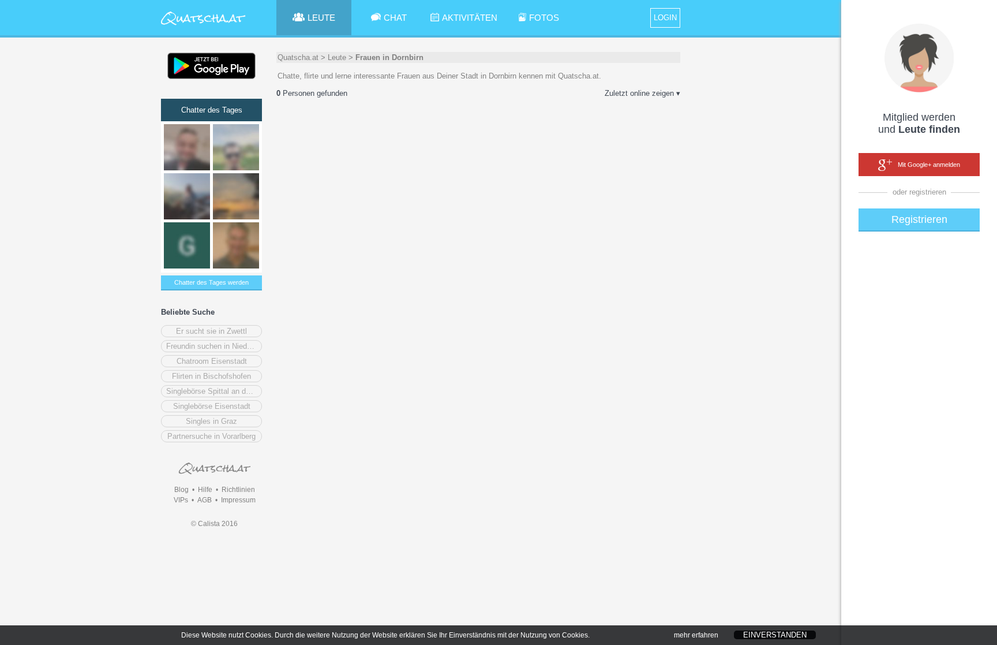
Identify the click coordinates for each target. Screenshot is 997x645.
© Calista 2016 (214, 524)
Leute (337, 57)
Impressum (238, 500)
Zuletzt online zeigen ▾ (642, 93)
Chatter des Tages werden (211, 282)
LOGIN (665, 17)
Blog (181, 490)
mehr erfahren (696, 635)
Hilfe (205, 490)
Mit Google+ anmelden (929, 164)
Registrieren (919, 219)
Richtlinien (238, 490)
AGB (204, 500)
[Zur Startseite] (203, 25)
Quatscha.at (298, 57)
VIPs (181, 500)
